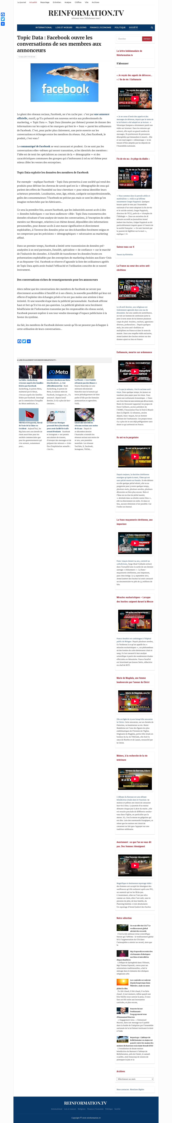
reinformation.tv (86, 13)
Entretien (57, 2)
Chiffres (78, 2)
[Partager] (2, 23)
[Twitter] (2, 19)
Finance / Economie (100, 27)
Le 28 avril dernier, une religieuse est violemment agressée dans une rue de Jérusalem (132, 310)
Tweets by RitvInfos (125, 255)
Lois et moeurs (64, 27)
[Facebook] (2, 14)
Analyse (68, 2)
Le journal (21, 2)
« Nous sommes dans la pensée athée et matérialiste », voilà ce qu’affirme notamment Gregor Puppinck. (133, 199)
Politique (120, 27)
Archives (95, 2)
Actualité (33, 2)
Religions (81, 27)
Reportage (44, 2)
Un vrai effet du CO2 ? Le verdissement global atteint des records (140, 928)
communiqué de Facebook (35, 146)
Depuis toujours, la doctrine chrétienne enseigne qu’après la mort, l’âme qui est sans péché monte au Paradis (133, 477)
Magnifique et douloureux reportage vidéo (134, 883)
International (44, 27)
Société (133, 27)
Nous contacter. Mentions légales (130, 1090)
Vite (86, 2)
